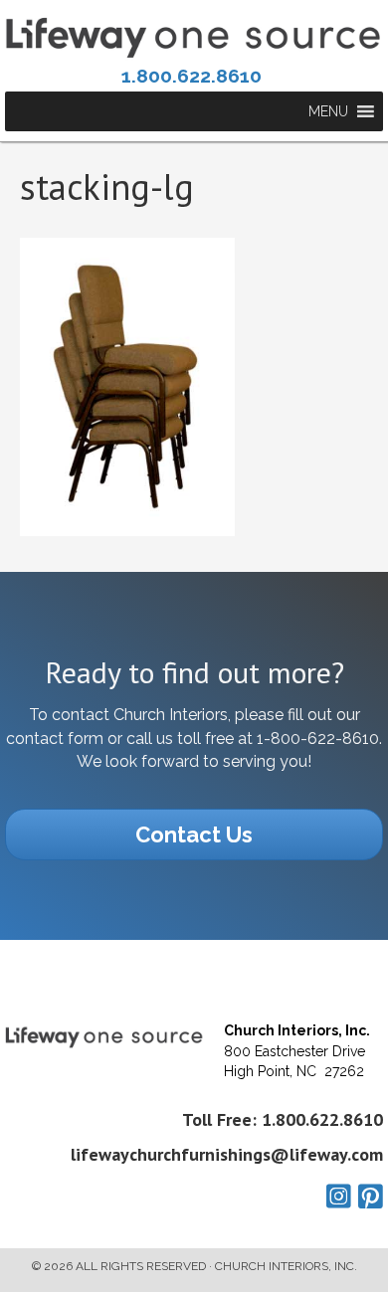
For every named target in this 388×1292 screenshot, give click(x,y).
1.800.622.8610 (191, 76)
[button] (328, 111)
